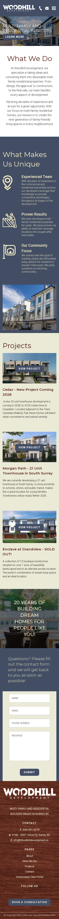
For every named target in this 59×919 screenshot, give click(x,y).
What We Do (29, 861)
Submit (29, 772)
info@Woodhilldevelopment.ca (30, 840)
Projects (29, 866)
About (29, 855)
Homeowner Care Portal (29, 876)
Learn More (14, 36)
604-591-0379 (31, 829)
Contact (29, 871)
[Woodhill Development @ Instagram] (29, 893)
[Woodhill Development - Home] (19, 8)
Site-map (27, 915)
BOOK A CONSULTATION (29, 902)
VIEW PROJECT (29, 368)
